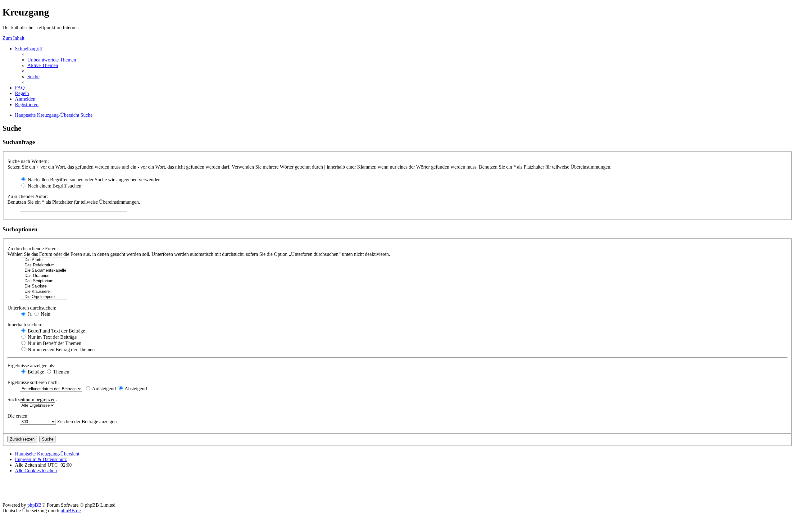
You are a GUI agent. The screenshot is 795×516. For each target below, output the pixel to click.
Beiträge (35, 371)
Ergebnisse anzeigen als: (31, 365)
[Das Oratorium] (43, 275)
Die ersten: (18, 416)
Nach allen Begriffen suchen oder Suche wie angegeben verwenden (93, 179)
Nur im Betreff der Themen (53, 343)
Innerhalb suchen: (24, 324)
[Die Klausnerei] (43, 291)
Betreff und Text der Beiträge (55, 330)
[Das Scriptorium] (43, 281)
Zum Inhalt (13, 38)
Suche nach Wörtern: (28, 161)
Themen (60, 371)
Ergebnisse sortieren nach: (33, 382)
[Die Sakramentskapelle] (43, 270)
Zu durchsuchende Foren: (32, 248)
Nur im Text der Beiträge (51, 337)
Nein (44, 314)
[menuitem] (51, 59)
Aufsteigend (103, 388)
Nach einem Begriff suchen (53, 185)
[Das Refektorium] (43, 265)
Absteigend (135, 388)
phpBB (34, 505)
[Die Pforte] (43, 260)
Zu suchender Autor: (27, 196)
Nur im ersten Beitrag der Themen (60, 349)
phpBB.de (71, 510)
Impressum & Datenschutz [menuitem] (41, 459)
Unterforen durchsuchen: (31, 307)
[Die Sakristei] (43, 286)
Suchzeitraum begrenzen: (32, 399)
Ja (29, 314)
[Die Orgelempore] (43, 297)
